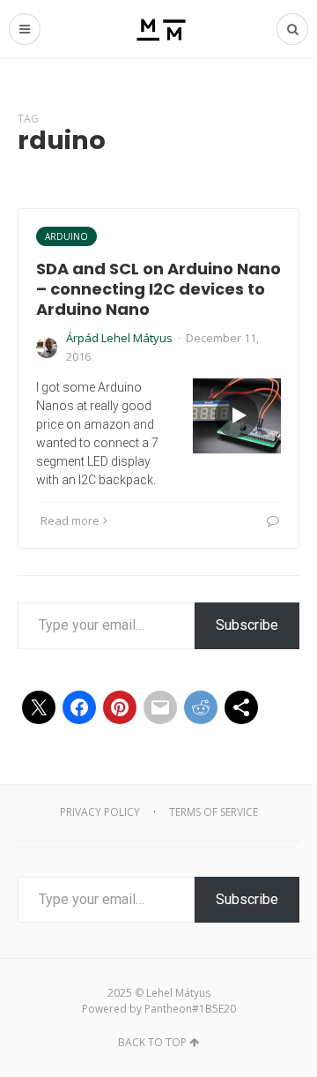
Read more (70, 520)
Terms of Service (213, 811)
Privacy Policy (100, 811)
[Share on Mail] (160, 707)
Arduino (66, 236)
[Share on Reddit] (200, 707)
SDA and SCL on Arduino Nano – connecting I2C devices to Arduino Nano (158, 289)
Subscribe (247, 625)
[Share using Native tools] (241, 707)
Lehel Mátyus (178, 992)
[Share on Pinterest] (119, 707)
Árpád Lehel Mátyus (119, 338)
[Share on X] (38, 707)
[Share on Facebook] (79, 707)
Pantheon (168, 1008)
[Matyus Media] (159, 28)
